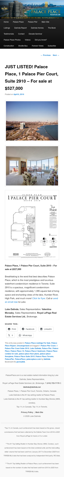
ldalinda (47, 359)
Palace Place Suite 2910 (24, 356)
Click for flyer (38, 298)
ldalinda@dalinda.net (32, 387)
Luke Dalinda (35, 348)
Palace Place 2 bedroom (35, 351)
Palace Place (18, 21)
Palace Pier (32, 21)
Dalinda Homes (37, 27)
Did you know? (41, 39)
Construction (9, 45)
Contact (21, 33)
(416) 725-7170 (53, 383)
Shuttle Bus (23, 45)
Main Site (45, 21)
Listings (7, 27)
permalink (21, 361)
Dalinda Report (20, 27)
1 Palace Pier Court (47, 345)
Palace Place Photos (12, 39)
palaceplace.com (33, 359)
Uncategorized (23, 345)
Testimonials (9, 33)
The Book (52, 27)
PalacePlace (20, 359)
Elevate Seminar (35, 33)
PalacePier (9, 359)
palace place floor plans (29, 353)
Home (6, 21)
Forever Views (37, 45)
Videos (28, 39)
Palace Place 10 (17, 351)
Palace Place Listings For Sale (37, 343)
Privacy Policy (27, 412)
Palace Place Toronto (44, 356)
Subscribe (52, 45)
